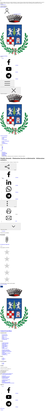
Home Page (3, 152)
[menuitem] (10, 177)
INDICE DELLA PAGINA (4, 229)
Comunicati (3, 358)
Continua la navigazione (4, 6)
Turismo (3, 347)
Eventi (3, 363)
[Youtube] (2, 147)
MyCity (2, 409)
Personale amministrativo (5, 338)
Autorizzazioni (4, 353)
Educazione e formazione (5, 349)
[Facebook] (2, 146)
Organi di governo (4, 334)
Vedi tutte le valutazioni (3, 284)
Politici (3, 337)
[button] (4, 137)
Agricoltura (3, 142)
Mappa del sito (2, 408)
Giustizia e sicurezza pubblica (6, 350)
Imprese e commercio (5, 345)
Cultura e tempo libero (5, 343)
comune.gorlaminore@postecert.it (6, 374)
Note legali (3, 381)
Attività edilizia (4, 155)
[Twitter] (2, 148)
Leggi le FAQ (4, 375)
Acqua (3, 141)
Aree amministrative (5, 335)
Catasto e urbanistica (5, 346)
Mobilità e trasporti (4, 348)
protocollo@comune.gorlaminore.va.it (7, 373)
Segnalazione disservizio (5, 377)
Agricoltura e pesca (4, 354)
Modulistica (3, 154)
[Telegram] (2, 149)
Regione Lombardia (3, 7)
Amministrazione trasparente (6, 379)
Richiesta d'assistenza (5, 378)
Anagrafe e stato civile (5, 342)
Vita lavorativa (4, 344)
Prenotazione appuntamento (6, 376)
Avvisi (3, 359)
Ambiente (3, 352)
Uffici (3, 336)
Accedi (1, 150)
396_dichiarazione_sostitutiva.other (4, 244)
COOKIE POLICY (3, 4)
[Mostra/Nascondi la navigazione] (7, 83)
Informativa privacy (5, 380)
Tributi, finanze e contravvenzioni (6, 351)
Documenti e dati (4, 153)
